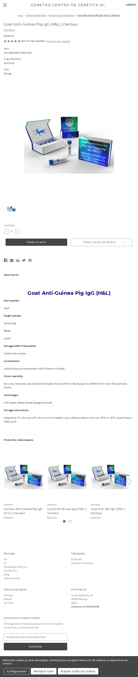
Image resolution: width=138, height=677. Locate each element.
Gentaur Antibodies (82, 563)
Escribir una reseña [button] (58, 41)
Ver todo (8, 602)
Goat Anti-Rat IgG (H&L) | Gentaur (108, 511)
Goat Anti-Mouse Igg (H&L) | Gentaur (67, 511)
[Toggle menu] (5, 5)
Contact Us (10, 570)
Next (129, 481)
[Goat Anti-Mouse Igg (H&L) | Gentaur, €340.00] (67, 474)
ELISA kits (76, 559)
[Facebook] (5, 260)
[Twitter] (24, 260)
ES (5, 563)
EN (5, 559)
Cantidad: (9, 225)
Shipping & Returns (15, 566)
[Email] (11, 260)
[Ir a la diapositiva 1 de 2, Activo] (64, 521)
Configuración (16, 671)
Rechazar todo (44, 671)
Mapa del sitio (12, 578)
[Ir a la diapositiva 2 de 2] (70, 521)
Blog (6, 574)
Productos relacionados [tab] (18, 439)
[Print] (18, 260)
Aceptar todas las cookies (78, 671)
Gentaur (8, 595)
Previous (4, 481)
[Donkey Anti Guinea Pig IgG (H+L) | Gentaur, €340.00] (23, 474)
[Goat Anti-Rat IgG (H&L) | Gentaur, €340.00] (110, 474)
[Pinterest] (30, 260)
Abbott (8, 599)
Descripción (11, 274)
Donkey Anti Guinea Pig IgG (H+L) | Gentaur (23, 511)
